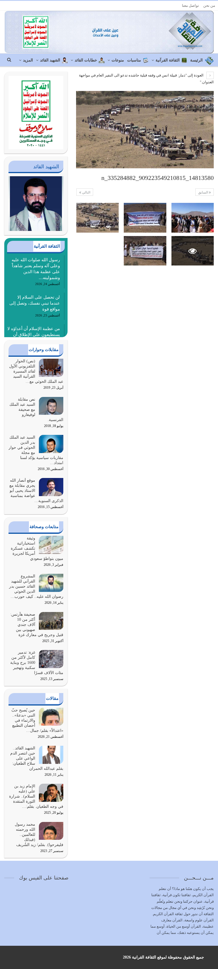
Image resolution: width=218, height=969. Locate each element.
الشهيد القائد (50, 60)
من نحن (209, 5)
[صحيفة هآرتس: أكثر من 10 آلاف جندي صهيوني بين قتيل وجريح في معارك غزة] (51, 621)
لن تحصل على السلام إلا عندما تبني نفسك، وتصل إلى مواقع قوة (34, 303)
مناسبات (134, 60)
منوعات (118, 60)
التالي (85, 192)
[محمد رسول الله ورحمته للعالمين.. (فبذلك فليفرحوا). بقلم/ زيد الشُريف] (51, 831)
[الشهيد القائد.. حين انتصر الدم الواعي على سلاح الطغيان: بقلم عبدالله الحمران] (51, 755)
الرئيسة (196, 60)
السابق (203, 192)
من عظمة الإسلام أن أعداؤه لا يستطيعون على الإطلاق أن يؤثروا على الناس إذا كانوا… (33, 334)
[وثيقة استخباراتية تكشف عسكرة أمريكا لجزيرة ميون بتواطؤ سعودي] (51, 545)
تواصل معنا (190, 5)
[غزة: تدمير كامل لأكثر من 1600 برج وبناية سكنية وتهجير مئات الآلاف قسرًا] (51, 659)
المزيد (28, 60)
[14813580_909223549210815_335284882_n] (192, 218)
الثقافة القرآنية (168, 60)
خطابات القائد (86, 60)
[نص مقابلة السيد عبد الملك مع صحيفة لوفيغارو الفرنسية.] (51, 406)
